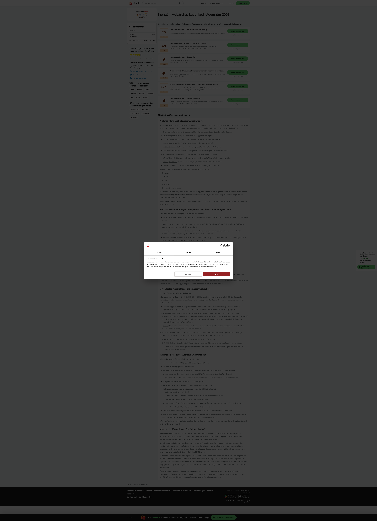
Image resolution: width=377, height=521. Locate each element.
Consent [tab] (159, 252)
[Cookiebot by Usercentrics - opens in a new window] (222, 245)
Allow (217, 274)
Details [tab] (188, 252)
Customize (187, 274)
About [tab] (218, 252)
